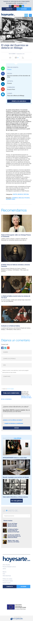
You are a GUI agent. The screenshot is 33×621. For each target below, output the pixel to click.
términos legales (10, 388)
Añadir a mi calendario (19, 101)
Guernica (15, 198)
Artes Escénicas (7, 575)
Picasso (27, 198)
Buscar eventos (8, 520)
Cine (4, 573)
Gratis (15, 194)
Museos (20, 194)
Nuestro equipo (6, 582)
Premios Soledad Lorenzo (9, 566)
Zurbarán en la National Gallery (10, 326)
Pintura (9, 69)
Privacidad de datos (8, 581)
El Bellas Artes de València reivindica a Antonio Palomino (15, 265)
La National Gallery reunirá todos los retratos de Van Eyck (15, 297)
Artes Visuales (6, 565)
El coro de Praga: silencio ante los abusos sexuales (12, 525)
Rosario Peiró (10, 199)
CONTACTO (9, 9)
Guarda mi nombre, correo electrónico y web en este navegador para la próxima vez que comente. (15, 371)
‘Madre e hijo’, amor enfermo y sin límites (13, 541)
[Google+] (8, 348)
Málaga (21, 198)
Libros (4, 568)
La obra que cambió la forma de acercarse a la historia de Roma (14, 536)
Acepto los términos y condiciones (14, 423)
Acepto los (8, 388)
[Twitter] (5, 348)
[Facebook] (2, 348)
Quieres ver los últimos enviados (12, 420)
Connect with (4, 344)
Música (4, 572)
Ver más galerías (16, 500)
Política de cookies (7, 579)
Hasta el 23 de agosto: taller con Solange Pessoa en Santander (16, 235)
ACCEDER (24, 9)
